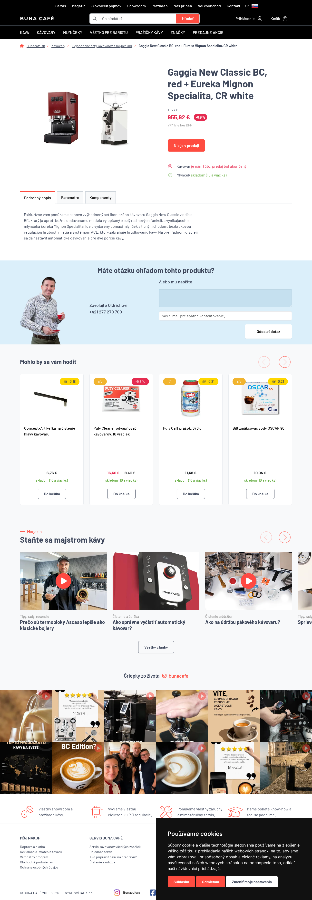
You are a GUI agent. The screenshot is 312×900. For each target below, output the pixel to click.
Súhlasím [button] (181, 882)
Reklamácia (28, 852)
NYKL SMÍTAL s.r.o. (79, 893)
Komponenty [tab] (100, 197)
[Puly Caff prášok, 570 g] (190, 397)
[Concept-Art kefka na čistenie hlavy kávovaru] (51, 397)
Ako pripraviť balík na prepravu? (112, 857)
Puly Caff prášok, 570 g (182, 428)
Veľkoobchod (209, 5)
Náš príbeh (183, 5)
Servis (60, 5)
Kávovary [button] (46, 32)
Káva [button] (24, 32)
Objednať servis (101, 852)
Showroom (136, 5)
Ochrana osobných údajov (39, 867)
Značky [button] (178, 32)
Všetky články (156, 647)
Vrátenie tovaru (50, 852)
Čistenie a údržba (102, 862)
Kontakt (233, 5)
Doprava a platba (32, 847)
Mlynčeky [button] (72, 32)
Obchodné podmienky (36, 862)
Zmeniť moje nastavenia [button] (252, 882)
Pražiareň (160, 5)
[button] (251, 6)
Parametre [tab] (70, 197)
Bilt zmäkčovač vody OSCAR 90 (258, 428)
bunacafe (178, 676)
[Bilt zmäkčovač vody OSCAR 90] (260, 397)
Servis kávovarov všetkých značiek (115, 847)
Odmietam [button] (210, 882)
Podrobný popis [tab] (37, 197)
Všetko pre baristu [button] (109, 32)
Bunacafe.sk (36, 46)
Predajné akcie (208, 32)
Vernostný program (34, 857)
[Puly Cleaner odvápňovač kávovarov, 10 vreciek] (121, 397)
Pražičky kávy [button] (149, 32)
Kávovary (58, 46)
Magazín (79, 5)
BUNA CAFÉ (37, 18)
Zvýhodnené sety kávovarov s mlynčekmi (102, 46)
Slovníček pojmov (106, 5)
